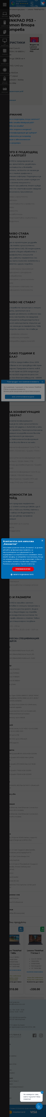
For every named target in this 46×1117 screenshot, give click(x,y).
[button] (22, 574)
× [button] (42, 541)
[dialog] (23, 558)
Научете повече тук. (28, 564)
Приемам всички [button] (23, 569)
